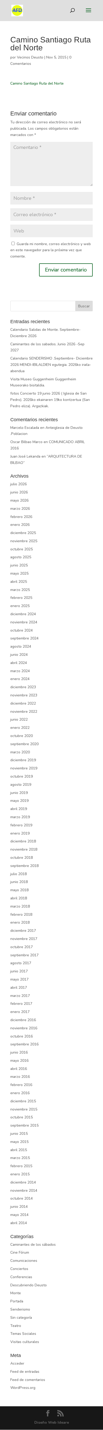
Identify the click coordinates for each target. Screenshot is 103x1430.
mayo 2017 (19, 979)
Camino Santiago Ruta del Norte (37, 83)
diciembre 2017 (23, 930)
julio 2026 (18, 484)
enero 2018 (20, 922)
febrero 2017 (21, 1003)
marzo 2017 (20, 995)
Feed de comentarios (27, 1379)
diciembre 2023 (23, 687)
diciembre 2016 (23, 1019)
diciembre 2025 (23, 532)
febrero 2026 (21, 516)
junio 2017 (19, 971)
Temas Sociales (23, 1333)
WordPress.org (22, 1387)
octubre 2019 (21, 776)
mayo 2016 (19, 1060)
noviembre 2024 (23, 622)
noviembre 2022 (23, 711)
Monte (15, 1293)
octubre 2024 (21, 630)
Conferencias (21, 1276)
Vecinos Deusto (30, 57)
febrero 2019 (21, 825)
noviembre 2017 (23, 938)
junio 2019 (19, 792)
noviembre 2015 (23, 1109)
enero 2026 (20, 524)
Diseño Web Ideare (51, 1422)
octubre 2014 (21, 1198)
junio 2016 (19, 1052)
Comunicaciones (23, 1260)
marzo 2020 (20, 752)
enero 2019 (20, 833)
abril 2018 (18, 898)
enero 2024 (20, 678)
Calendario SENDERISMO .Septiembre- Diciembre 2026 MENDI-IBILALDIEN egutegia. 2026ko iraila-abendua (51, 365)
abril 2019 (18, 808)
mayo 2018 (19, 890)
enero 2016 (20, 1092)
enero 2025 (20, 605)
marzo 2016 (20, 1076)
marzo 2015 (20, 1157)
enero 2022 (20, 727)
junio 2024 (19, 654)
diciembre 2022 (23, 703)
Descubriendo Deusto (28, 1285)
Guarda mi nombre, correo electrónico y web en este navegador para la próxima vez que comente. (50, 250)
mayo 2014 (19, 1214)
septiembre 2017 (24, 955)
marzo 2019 (20, 817)
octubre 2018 (21, 857)
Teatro (15, 1325)
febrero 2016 (21, 1084)
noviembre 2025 (23, 541)
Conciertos (19, 1268)
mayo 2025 (19, 573)
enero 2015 (20, 1174)
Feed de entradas (24, 1371)
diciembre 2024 (23, 614)
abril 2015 (18, 1149)
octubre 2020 (21, 735)
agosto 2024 (20, 646)
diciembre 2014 (23, 1182)
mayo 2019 (19, 800)
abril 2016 (18, 1068)
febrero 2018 (21, 914)
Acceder (17, 1363)
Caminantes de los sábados (33, 1244)
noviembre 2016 (23, 1028)
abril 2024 (18, 662)
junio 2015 (19, 1133)
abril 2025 (18, 581)
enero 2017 (20, 1011)
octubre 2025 (21, 549)
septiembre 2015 (24, 1125)
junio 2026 (19, 492)
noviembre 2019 (23, 768)
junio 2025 (19, 565)
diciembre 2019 (23, 760)
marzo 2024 (20, 670)
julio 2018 (18, 873)
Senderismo (20, 1309)
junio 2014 (19, 1206)
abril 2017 (18, 987)
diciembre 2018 (23, 841)
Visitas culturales (24, 1341)
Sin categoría (21, 1317)
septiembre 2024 (24, 638)
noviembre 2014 (23, 1190)
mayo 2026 (19, 500)
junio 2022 (19, 719)
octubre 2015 (21, 1117)
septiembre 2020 (24, 743)
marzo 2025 (20, 589)
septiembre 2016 (24, 1044)
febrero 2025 (21, 597)
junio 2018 (19, 881)
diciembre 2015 (23, 1101)
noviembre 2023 (23, 695)
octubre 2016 (21, 1036)
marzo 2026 (20, 508)
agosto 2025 (20, 557)
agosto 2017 (20, 963)
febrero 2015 (21, 1166)
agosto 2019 (20, 784)
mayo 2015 (19, 1141)
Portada (16, 1301)
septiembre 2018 (24, 865)
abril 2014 (18, 1222)
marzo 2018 (20, 906)
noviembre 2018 (23, 849)
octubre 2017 (21, 946)
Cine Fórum (19, 1252)
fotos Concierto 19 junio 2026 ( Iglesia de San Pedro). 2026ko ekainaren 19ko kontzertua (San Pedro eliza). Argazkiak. (50, 400)
